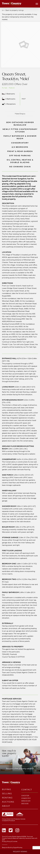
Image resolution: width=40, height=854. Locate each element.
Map (24, 99)
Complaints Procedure (8, 820)
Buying (6, 789)
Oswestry (26, 798)
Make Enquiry (20, 114)
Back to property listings (15, 10)
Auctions (8, 802)
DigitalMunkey (17, 847)
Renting (7, 798)
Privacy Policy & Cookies (9, 841)
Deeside (25, 804)
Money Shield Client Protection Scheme (13, 819)
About (6, 806)
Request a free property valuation (20, 768)
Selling (7, 793)
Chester (25, 796)
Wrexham (26, 801)
